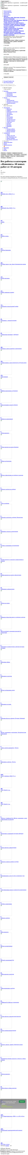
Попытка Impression (6, 249)
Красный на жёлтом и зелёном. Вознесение (12, 516)
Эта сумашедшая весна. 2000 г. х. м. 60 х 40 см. (12, 1115)
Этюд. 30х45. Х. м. (5, 789)
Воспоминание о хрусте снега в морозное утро (12, 875)
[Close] (15, 85)
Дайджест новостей (8, 77)
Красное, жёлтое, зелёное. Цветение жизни (12, 1044)
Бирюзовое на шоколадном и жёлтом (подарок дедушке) (12, 647)
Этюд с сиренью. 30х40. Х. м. (8, 775)
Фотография (17, 154)
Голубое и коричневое (6, 903)
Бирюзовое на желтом (6, 675)
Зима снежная (4, 376)
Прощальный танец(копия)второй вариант (11, 1129)
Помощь (3, 1149)
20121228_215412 (5, 1143)
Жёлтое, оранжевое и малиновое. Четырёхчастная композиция (13, 732)
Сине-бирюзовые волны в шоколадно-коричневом (13, 889)
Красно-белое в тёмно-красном (8, 1087)
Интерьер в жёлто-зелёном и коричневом (11, 348)
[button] (7, 10)
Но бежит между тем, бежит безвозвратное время (13, 263)
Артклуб (8, 105)
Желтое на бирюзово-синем (8, 689)
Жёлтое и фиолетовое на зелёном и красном (12, 474)
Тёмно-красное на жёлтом (7, 973)
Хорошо (22, 1101)
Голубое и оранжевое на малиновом (10, 545)
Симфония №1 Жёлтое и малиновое (10, 1001)
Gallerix (7, 1145)
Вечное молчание (5, 277)
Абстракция (10, 154)
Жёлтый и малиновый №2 (7, 959)
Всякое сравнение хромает (7, 291)
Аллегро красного (5, 1073)
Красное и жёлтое (5, 917)
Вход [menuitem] (5, 82)
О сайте (11, 1149)
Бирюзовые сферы (5, 661)
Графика (9, 153)
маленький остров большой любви (9, 305)
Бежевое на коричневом (7, 418)
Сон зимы (3, 1101)
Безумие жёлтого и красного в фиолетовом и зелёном (12, 560)
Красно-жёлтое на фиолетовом (8, 847)
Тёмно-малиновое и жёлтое (8, 987)
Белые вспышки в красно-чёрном (9, 404)
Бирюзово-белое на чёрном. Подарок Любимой (13, 717)
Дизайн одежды (20, 156)
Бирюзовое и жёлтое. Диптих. (8, 761)
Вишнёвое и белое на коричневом (9, 531)
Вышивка (9, 157)
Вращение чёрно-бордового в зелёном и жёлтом (13, 616)
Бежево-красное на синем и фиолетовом (11, 574)
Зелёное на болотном (6, 460)
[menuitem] (13, 81)
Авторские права (5, 1153)
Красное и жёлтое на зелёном (8, 488)
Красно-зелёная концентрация (8, 1030)
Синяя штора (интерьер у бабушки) (10, 334)
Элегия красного (5, 432)
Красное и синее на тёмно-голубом (10, 861)
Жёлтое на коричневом (6, 945)
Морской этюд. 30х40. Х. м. (8, 193)
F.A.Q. (7, 1149)
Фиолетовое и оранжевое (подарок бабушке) (12, 833)
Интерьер (3, 157)
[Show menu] (10, 1)
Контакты (15, 1149)
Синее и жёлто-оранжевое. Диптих (10, 747)
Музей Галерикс (8, 88)
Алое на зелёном (5, 502)
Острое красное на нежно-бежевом (9, 446)
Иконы (2, 156)
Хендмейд (3, 154)
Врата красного (5, 931)
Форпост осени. (5, 235)
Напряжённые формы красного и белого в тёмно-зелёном (13, 1059)
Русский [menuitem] (6, 81)
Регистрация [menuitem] (9, 82)
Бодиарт (7, 156)
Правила (13, 1151)
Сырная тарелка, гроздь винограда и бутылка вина (13, 362)
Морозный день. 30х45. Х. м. (8, 207)
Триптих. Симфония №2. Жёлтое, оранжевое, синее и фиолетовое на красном (14, 818)
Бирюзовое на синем (6, 703)
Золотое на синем (5, 602)
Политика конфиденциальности (15, 1152)
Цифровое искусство (17, 153)
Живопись (3, 153)
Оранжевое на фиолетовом (7, 588)
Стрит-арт (13, 156)
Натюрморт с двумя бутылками (9, 320)
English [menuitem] (10, 81)
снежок (2, 221)
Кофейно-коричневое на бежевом (9, 390)
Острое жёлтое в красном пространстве (11, 1015)
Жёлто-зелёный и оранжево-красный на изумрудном (11, 631)
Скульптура (23, 154)
